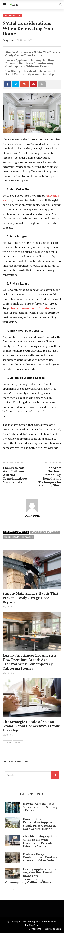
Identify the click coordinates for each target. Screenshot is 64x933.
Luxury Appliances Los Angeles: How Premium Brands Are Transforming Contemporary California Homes (29, 63)
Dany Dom (8, 40)
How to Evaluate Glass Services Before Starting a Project (40, 807)
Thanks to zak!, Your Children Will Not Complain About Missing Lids (15, 475)
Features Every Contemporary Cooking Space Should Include (40, 857)
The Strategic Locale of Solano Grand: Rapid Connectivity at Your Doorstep (30, 73)
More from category (18, 537)
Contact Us (35, 928)
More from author (45, 532)
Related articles (16, 532)
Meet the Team (53, 928)
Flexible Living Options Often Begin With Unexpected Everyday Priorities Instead (40, 841)
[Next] (13, 890)
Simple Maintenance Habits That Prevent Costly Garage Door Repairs (32, 54)
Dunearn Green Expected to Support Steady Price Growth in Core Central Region (39, 824)
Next (17, 742)
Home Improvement (12, 15)
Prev (8, 742)
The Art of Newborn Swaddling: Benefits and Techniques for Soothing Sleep (49, 476)
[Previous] (7, 890)
